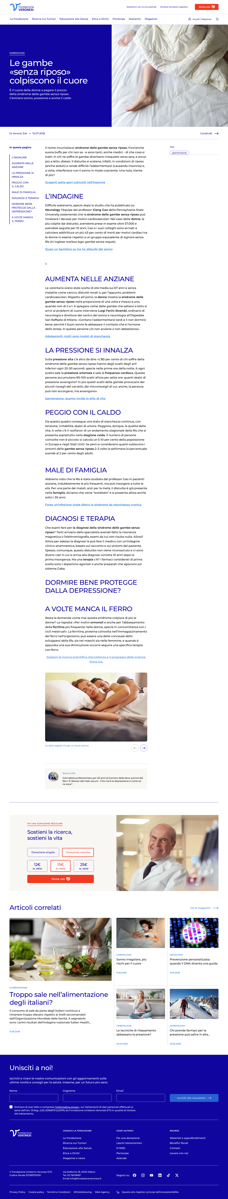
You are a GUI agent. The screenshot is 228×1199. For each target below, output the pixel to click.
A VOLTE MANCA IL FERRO (22, 219)
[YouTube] (151, 1175)
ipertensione (179, 152)
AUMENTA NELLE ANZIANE (23, 165)
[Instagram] (143, 1175)
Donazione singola (43, 852)
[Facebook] (134, 1175)
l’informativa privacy (67, 1107)
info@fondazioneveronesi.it (85, 1178)
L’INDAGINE (19, 157)
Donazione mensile (78, 852)
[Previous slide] (135, 747)
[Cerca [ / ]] (217, 19)
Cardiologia (17, 53)
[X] (177, 1175)
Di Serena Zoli (18, 133)
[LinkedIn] (160, 1175)
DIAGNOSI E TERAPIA (25, 198)
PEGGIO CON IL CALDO (20, 184)
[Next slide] (143, 747)
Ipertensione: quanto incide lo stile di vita (75, 398)
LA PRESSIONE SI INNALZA (23, 174)
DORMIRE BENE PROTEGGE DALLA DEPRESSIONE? (23, 207)
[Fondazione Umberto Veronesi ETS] (22, 7)
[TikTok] (168, 1175)
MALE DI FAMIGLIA (24, 192)
